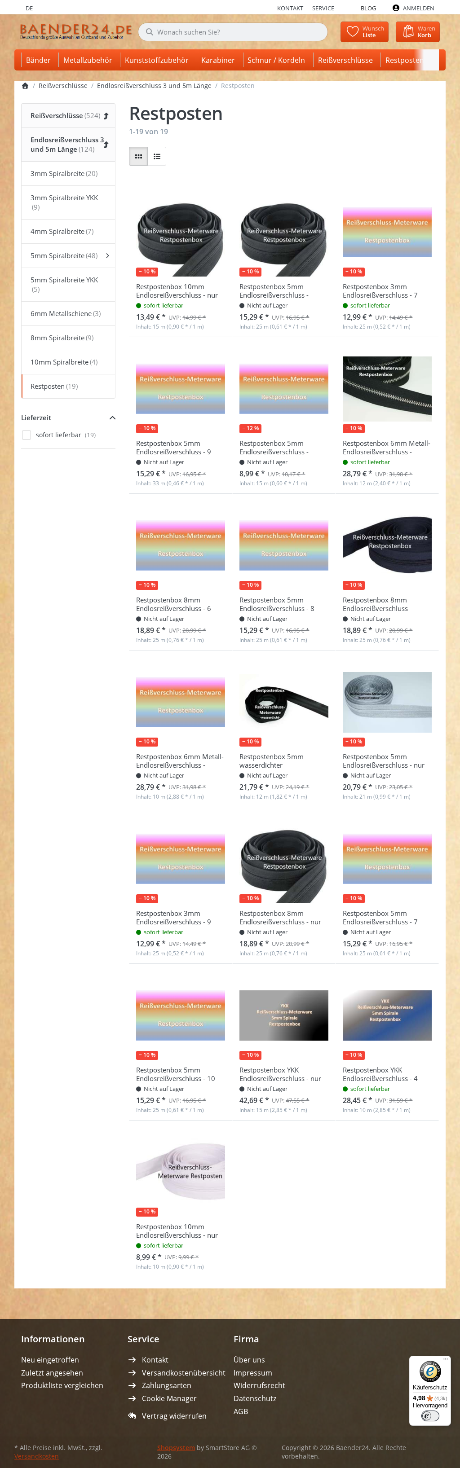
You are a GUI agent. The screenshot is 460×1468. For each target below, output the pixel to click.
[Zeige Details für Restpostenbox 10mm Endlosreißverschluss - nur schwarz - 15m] (180, 232)
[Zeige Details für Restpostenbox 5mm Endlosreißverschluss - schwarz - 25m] (283, 232)
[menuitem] (40, 60)
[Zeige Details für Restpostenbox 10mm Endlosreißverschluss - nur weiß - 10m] (180, 1172)
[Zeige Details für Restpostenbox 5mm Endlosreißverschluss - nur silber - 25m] (387, 702)
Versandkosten (36, 1456)
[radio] (138, 156)
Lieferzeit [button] (36, 417)
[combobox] (233, 31)
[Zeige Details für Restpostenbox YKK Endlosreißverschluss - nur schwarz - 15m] (283, 1015)
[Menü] (445, 1361)
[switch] (430, 1416)
